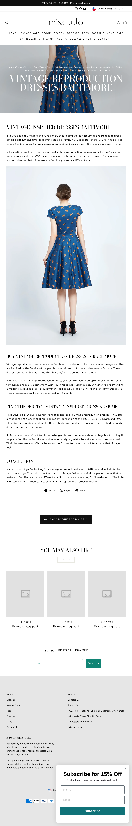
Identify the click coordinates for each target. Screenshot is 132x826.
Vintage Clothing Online (111, 67)
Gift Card (46, 39)
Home (12, 33)
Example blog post (25, 626)
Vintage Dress (28, 70)
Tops (85, 33)
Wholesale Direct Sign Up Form (85, 716)
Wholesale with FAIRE (80, 721)
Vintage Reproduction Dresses (83, 70)
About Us (73, 705)
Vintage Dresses (44, 70)
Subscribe (93, 663)
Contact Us (74, 699)
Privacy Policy (75, 727)
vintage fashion (60, 70)
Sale (120, 33)
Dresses (73, 33)
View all (66, 559)
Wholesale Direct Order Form (88, 39)
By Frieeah (28, 39)
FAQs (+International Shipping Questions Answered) (96, 710)
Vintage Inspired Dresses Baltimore (58, 127)
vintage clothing (90, 67)
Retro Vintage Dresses (44, 67)
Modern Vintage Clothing (20, 67)
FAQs (59, 39)
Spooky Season (53, 33)
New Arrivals (29, 33)
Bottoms (97, 33)
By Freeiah (12, 727)
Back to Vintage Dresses (68, 519)
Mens (110, 33)
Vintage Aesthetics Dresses (68, 67)
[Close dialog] (124, 769)
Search (71, 694)
